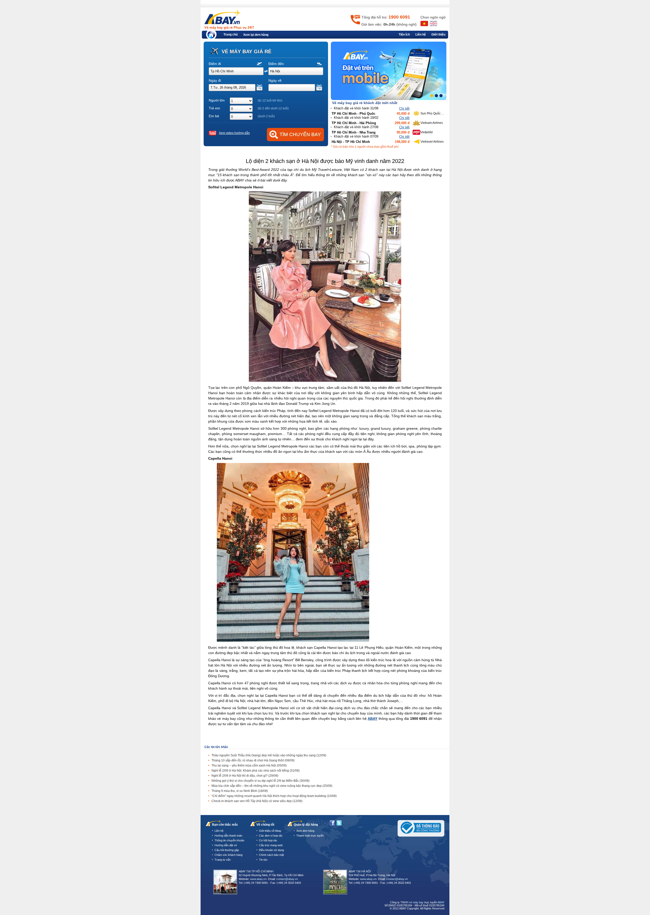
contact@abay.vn (287, 878)
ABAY (372, 719)
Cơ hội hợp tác (268, 840)
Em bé (214, 116)
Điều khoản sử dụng (271, 850)
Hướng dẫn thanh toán (228, 835)
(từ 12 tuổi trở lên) (270, 100)
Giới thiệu (438, 34)
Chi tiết (404, 108)
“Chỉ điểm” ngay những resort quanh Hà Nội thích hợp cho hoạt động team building (274, 796)
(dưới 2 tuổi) (266, 116)
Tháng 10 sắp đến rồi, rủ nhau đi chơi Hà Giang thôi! (253, 760)
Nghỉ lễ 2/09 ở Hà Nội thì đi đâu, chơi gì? (245, 775)
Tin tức (263, 859)
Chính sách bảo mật (271, 854)
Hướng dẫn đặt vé (226, 845)
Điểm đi (215, 64)
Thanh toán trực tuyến (310, 835)
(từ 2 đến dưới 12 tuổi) (273, 108)
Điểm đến (276, 64)
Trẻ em (214, 108)
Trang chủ (230, 34)
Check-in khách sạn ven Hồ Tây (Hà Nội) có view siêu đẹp (257, 801)
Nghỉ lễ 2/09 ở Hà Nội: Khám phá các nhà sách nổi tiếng (256, 770)
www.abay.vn (258, 878)
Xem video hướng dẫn (234, 133)
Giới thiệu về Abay (270, 830)
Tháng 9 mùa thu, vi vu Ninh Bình (240, 791)
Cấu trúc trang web (271, 845)
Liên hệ (420, 34)
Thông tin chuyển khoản (229, 840)
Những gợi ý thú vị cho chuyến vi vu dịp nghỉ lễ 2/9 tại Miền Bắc (261, 781)
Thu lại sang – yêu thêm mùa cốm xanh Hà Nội (249, 765)
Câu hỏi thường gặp (227, 850)
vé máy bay (416, 902)
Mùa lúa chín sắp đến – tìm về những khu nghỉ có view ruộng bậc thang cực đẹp (272, 786)
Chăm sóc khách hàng (228, 854)
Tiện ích (404, 34)
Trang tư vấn (223, 859)
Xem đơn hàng (305, 830)
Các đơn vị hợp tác (271, 835)
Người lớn (217, 100)
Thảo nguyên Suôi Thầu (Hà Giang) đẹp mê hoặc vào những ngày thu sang (269, 755)
